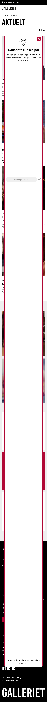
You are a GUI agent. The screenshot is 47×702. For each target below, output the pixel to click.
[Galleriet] (9, 8)
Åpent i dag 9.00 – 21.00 (10, 2)
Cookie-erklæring (10, 680)
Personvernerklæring (11, 677)
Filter (42, 30)
